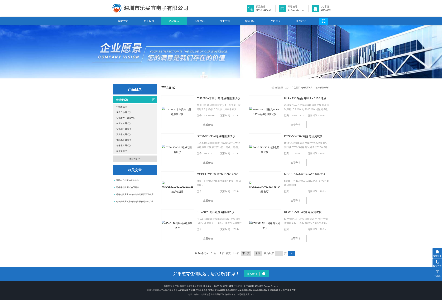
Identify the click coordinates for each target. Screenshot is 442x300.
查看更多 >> (134, 159)
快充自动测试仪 (123, 112)
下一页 (246, 253)
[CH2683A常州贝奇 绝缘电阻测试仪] (177, 112)
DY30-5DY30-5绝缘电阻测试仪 (303, 136)
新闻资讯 (199, 21)
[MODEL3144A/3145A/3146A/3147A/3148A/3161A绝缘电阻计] (265, 188)
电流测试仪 (121, 107)
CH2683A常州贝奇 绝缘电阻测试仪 (218, 98)
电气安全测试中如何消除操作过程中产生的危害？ (136, 201)
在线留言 (276, 21)
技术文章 (225, 21)
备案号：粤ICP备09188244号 (219, 286)
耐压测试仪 (121, 151)
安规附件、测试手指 (125, 118)
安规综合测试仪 (123, 129)
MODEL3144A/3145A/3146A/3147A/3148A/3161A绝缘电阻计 (306, 174)
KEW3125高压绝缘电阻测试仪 (303, 212)
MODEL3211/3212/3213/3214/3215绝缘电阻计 (219, 174)
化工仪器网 (249, 286)
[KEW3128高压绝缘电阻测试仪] (177, 225)
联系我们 (301, 21)
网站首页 (123, 21)
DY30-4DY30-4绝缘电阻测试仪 (216, 136)
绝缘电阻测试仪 (123, 145)
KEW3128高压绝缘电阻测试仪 (215, 212)
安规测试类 (122, 99)
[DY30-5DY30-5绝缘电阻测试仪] (265, 150)
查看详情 (208, 124)
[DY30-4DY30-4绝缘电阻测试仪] (177, 150)
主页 (287, 87)
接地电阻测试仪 (123, 140)
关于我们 (148, 21)
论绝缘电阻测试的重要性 (127, 187)
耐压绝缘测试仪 (123, 123)
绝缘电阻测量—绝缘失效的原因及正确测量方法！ (136, 194)
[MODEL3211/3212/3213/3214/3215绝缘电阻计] (177, 188)
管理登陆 (259, 286)
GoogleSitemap (271, 286)
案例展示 (250, 21)
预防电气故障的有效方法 (127, 180)
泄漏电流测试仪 (123, 134)
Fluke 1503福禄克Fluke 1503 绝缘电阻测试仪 (306, 98)
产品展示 (174, 21)
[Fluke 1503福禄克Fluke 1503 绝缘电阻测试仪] (265, 112)
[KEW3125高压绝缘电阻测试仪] (265, 225)
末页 (257, 253)
